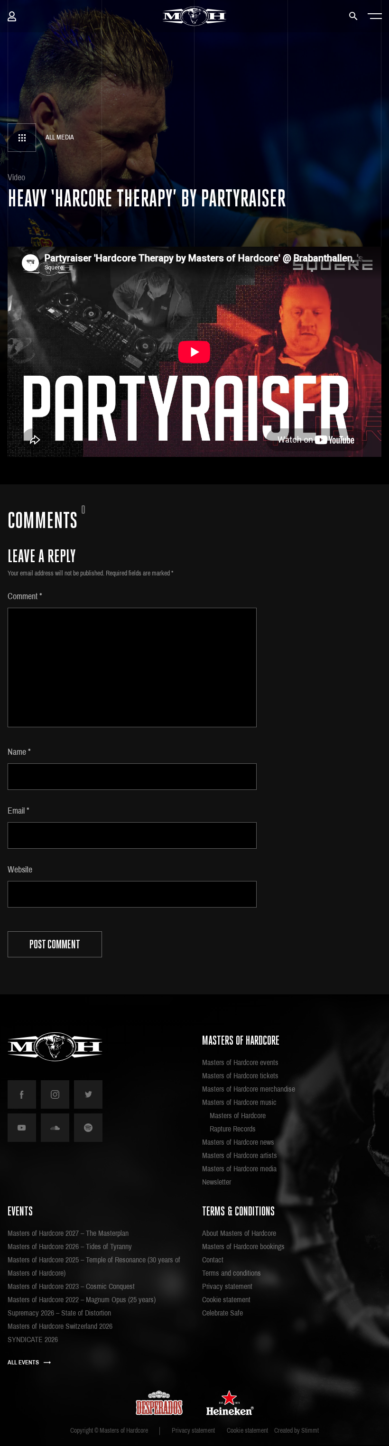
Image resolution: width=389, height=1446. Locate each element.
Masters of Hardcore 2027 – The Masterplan (68, 1233)
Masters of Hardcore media (239, 1169)
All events (23, 1362)
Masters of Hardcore (238, 1116)
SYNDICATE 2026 (33, 1339)
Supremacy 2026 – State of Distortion (59, 1313)
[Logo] (195, 16)
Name (19, 752)
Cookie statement (226, 1300)
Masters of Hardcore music (239, 1102)
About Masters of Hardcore (239, 1233)
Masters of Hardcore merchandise (248, 1089)
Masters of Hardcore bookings (243, 1246)
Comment (25, 596)
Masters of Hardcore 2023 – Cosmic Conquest (71, 1286)
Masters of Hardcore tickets (240, 1076)
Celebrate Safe (222, 1313)
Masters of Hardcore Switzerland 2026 (60, 1326)
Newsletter (216, 1182)
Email (18, 811)
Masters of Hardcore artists (239, 1155)
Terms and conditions (231, 1273)
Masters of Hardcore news (238, 1142)
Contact (212, 1260)
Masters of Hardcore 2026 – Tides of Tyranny (70, 1246)
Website (20, 869)
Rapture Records (233, 1129)
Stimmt (310, 1430)
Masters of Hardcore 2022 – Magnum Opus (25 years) (82, 1300)
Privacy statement (227, 1286)
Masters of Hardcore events (240, 1062)
